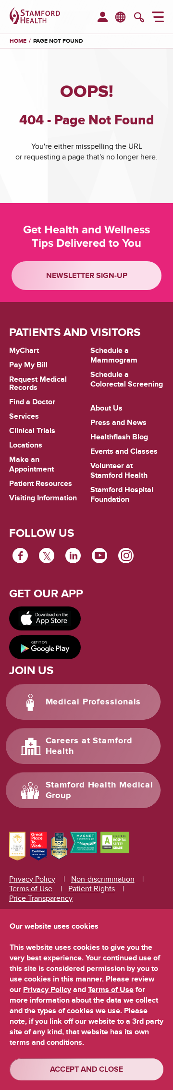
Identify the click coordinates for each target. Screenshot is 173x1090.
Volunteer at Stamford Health (119, 470)
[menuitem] (102, 18)
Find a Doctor (32, 402)
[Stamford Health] (35, 17)
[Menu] (158, 18)
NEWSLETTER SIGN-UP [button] (86, 275)
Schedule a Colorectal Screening (126, 379)
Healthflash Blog (119, 437)
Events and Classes (124, 451)
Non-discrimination (103, 879)
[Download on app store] (45, 618)
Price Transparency (41, 898)
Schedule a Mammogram (113, 355)
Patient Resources (40, 483)
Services (24, 416)
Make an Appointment (31, 464)
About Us (106, 408)
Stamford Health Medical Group (100, 790)
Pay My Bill (28, 365)
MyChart (24, 351)
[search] (139, 18)
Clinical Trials (32, 431)
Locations (25, 445)
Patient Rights (91, 889)
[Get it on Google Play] (45, 647)
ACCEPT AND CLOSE (86, 1069)
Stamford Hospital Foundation (121, 494)
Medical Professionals (93, 702)
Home (18, 41)
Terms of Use (30, 889)
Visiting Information (43, 498)
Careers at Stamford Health (89, 746)
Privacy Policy (32, 879)
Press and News (118, 422)
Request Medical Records (38, 383)
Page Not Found (58, 41)
